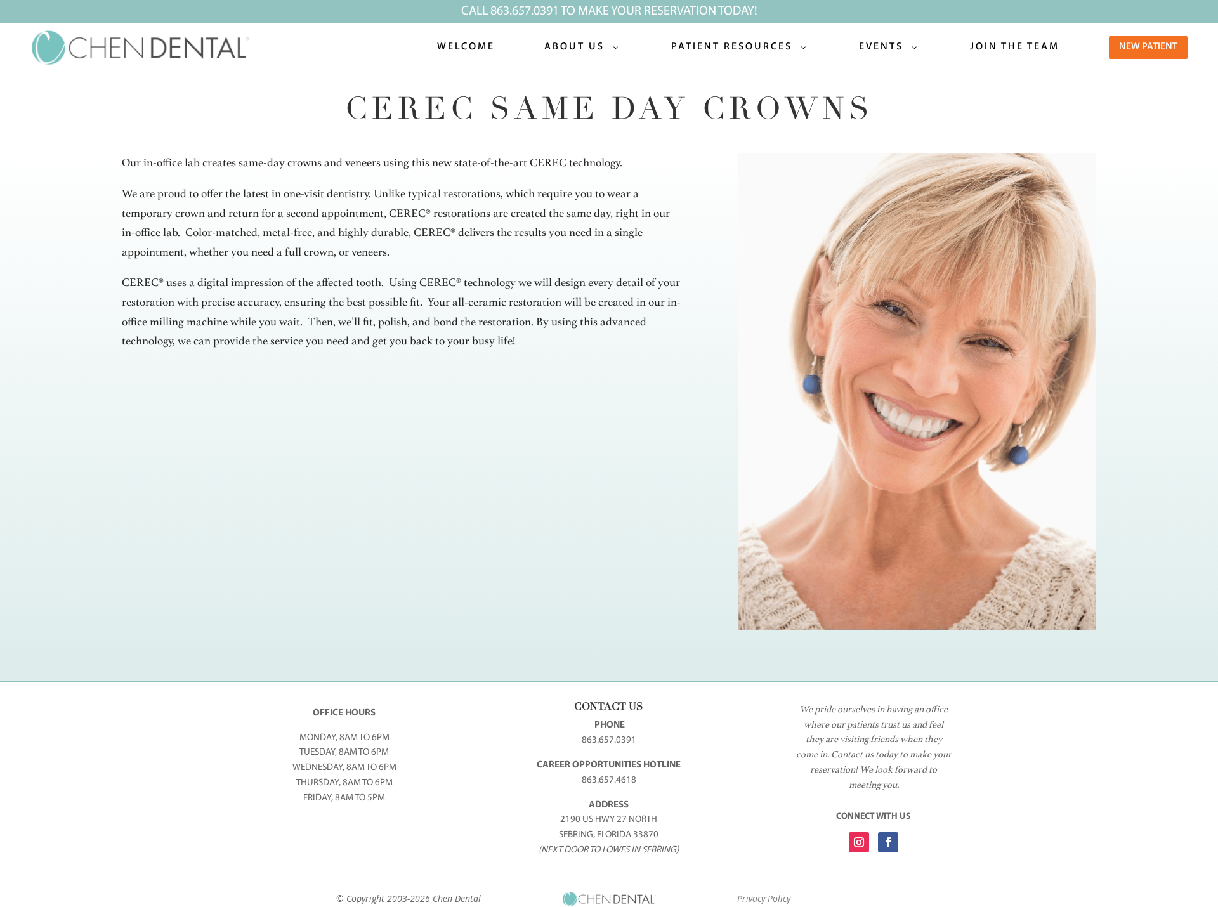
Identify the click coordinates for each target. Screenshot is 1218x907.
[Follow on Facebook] (888, 842)
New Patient (1148, 47)
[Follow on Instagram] (859, 842)
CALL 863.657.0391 (510, 11)
